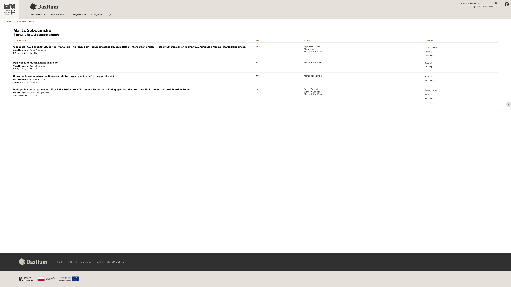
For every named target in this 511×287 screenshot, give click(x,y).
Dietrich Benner (312, 92)
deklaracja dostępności (79, 262)
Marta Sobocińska (313, 51)
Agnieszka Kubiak (313, 46)
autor (31, 21)
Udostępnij (429, 55)
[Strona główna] (44, 6)
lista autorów (20, 21)
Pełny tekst (431, 47)
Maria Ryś (309, 49)
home (9, 21)
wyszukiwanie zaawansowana (485, 7)
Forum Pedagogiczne (39, 50)
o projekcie (96, 14)
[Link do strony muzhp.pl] (9, 9)
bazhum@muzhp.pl (114, 262)
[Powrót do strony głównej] (33, 262)
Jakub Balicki (311, 89)
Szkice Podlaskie (37, 66)
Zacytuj (428, 52)
